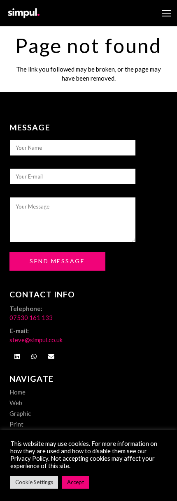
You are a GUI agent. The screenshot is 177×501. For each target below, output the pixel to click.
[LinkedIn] (17, 356)
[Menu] (166, 13)
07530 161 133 (31, 317)
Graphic (20, 413)
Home (17, 392)
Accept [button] (75, 482)
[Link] (23, 13)
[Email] (51, 356)
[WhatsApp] (34, 356)
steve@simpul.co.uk (36, 339)
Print (16, 424)
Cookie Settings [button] (34, 482)
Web (15, 402)
